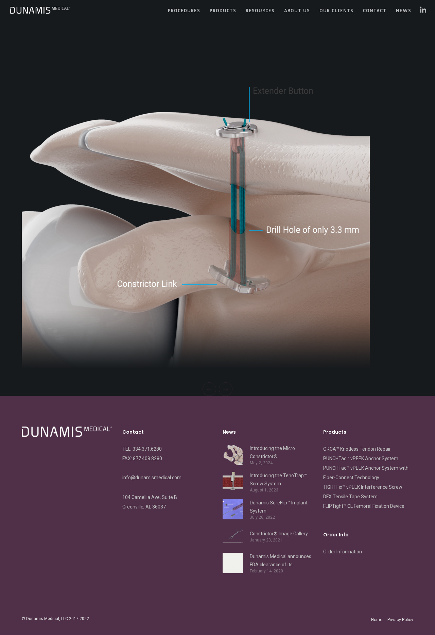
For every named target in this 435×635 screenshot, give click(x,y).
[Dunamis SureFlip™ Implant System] (233, 509)
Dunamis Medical (42, 618)
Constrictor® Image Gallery (279, 533)
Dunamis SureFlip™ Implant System (279, 507)
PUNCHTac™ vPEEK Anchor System (360, 458)
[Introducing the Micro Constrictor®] (233, 454)
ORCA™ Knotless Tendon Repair (357, 449)
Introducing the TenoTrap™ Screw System (278, 479)
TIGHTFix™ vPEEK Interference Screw (362, 487)
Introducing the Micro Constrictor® (272, 452)
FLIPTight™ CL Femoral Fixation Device (363, 506)
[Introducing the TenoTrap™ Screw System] (233, 481)
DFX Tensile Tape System (350, 496)
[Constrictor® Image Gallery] (233, 536)
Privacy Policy (400, 619)
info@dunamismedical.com (151, 477)
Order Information (342, 551)
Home (376, 619)
